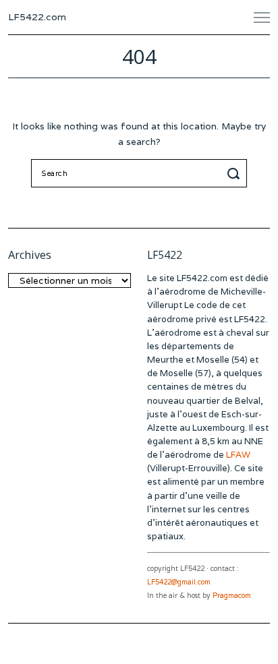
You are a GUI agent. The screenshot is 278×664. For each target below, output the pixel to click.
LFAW (238, 454)
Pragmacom (232, 595)
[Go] (235, 173)
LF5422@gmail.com (179, 582)
